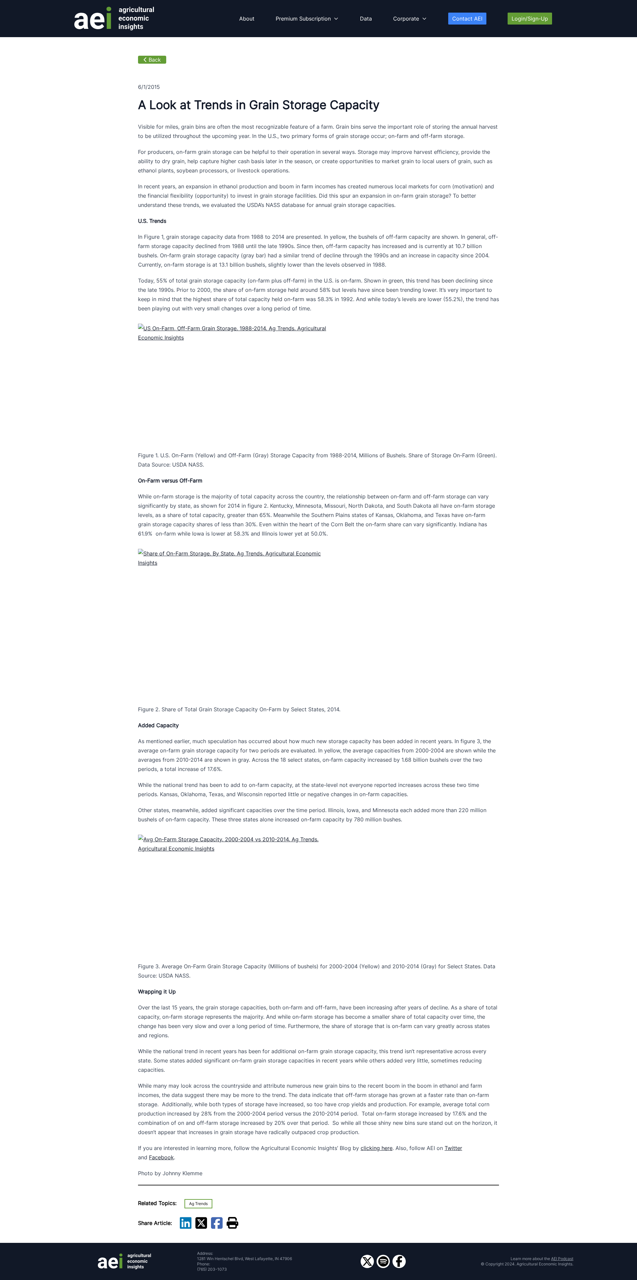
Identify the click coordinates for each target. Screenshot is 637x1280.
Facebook (161, 1157)
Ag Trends (198, 1203)
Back (155, 59)
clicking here (376, 1148)
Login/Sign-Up (530, 18)
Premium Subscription (303, 18)
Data (366, 18)
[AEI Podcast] (383, 1261)
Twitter (453, 1148)
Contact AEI (467, 18)
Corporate (406, 18)
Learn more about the (542, 1258)
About (246, 18)
